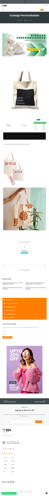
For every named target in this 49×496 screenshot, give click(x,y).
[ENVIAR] (38, 421)
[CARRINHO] (46, 5)
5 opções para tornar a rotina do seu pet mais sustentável (35, 288)
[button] (25, 2)
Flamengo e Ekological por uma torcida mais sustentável (12, 288)
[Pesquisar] (45, 265)
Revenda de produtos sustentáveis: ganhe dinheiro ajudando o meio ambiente (34, 283)
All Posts (24, 252)
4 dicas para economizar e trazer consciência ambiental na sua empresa (12, 283)
